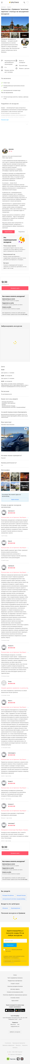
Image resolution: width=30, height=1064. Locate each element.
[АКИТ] (18, 1059)
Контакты (15, 1047)
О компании (8, 1043)
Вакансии (18, 1045)
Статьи (15, 975)
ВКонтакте (13, 1024)
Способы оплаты (15, 997)
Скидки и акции (15, 983)
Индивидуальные (15, 908)
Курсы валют (15, 1000)
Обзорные (5, 908)
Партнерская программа (19, 1043)
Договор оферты (15, 989)
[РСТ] (22, 1059)
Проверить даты (15, 288)
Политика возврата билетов (15, 986)
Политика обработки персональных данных (15, 995)
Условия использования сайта (15, 992)
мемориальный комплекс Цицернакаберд (13, 899)
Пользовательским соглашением (11, 959)
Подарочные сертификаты (15, 980)
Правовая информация (8, 1045)
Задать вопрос (8, 231)
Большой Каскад (21, 895)
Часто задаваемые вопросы (15, 978)
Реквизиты (25, 1045)
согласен (9, 949)
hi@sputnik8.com (15, 1026)
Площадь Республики (8, 895)
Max (18, 1024)
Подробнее (21, 231)
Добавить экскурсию (15, 1032)
